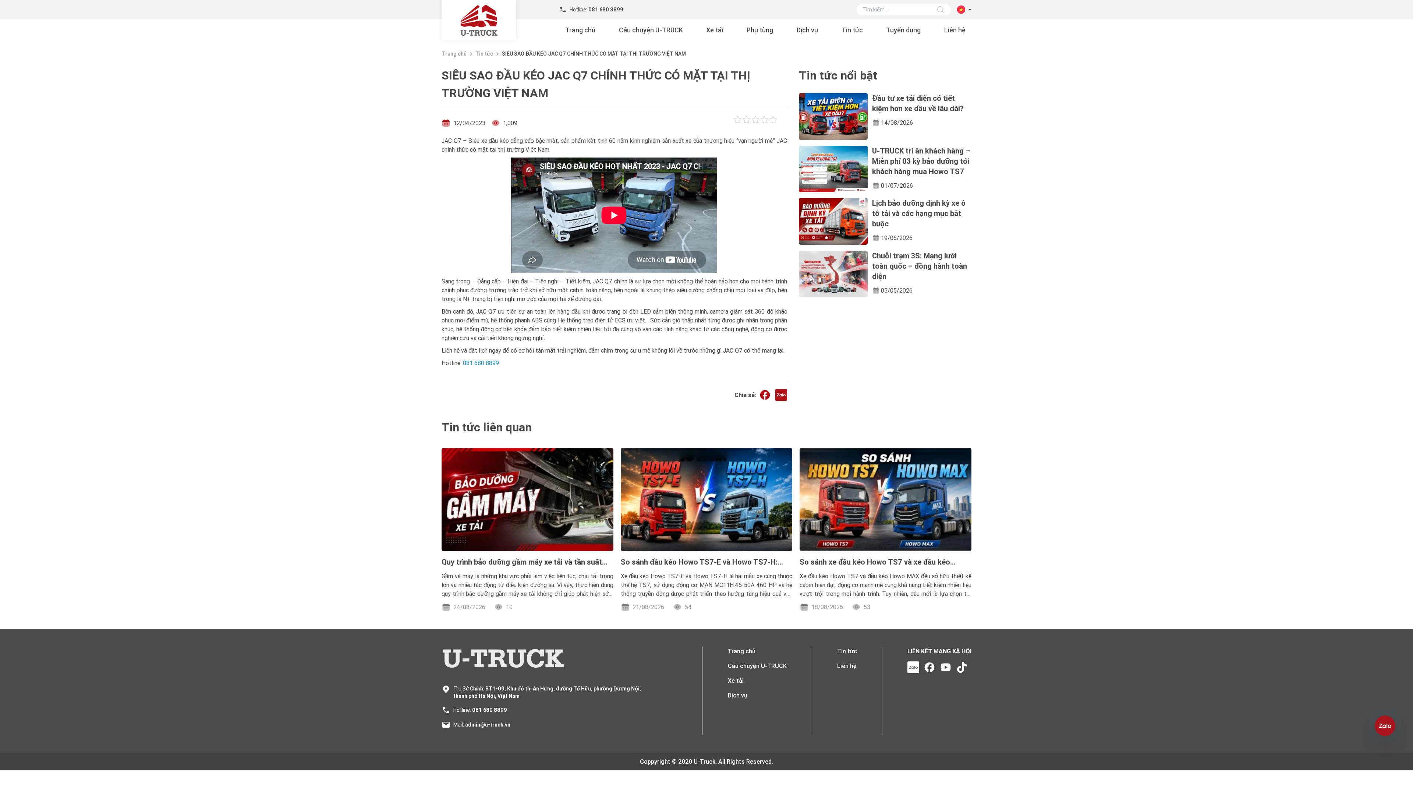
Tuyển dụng (903, 30)
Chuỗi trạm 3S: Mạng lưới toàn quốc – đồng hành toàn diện (919, 266)
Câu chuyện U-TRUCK (651, 30)
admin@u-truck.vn (487, 724)
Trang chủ (580, 30)
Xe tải (714, 30)
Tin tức (852, 30)
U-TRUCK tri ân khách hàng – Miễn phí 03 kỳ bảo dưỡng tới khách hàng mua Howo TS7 (921, 161)
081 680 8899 (489, 710)
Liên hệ (955, 30)
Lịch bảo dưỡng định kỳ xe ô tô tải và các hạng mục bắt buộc (919, 213)
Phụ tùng (760, 30)
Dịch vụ (807, 30)
